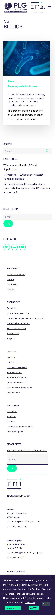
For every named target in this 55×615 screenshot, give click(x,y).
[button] (49, 7)
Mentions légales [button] (15, 431)
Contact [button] (11, 421)
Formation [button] (12, 308)
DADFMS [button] (11, 357)
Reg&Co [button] (11, 338)
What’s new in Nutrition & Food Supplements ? (20, 167)
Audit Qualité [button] (13, 333)
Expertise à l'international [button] (18, 323)
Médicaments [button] (13, 393)
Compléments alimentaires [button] (19, 388)
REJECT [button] (46, 604)
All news (11, 81)
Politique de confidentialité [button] (19, 426)
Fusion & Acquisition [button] (16, 328)
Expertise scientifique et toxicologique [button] (25, 318)
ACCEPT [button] (33, 608)
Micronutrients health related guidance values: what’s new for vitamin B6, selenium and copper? (26, 188)
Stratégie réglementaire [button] (18, 313)
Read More (30, 602)
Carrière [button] (10, 289)
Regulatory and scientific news (22, 86)
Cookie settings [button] (13, 608)
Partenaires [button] (12, 284)
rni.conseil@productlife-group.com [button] (23, 521)
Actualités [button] (11, 416)
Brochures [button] (12, 411)
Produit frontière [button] (14, 372)
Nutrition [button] (11, 362)
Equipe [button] (10, 279)
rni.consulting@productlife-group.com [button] (25, 552)
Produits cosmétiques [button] (17, 377)
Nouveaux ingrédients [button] (17, 367)
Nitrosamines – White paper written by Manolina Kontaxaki (24, 176)
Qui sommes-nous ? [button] (16, 274)
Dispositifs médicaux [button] (16, 383)
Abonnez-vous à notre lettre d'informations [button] (27, 450)
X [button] (52, 577)
